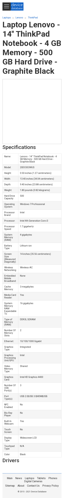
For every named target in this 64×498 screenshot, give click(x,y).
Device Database (38, 492)
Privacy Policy (50, 485)
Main (9, 478)
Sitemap (10, 485)
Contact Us (33, 485)
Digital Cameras (33, 481)
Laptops (6, 17)
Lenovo (19, 17)
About (21, 485)
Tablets (41, 478)
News (18, 478)
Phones (52, 478)
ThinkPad (33, 17)
